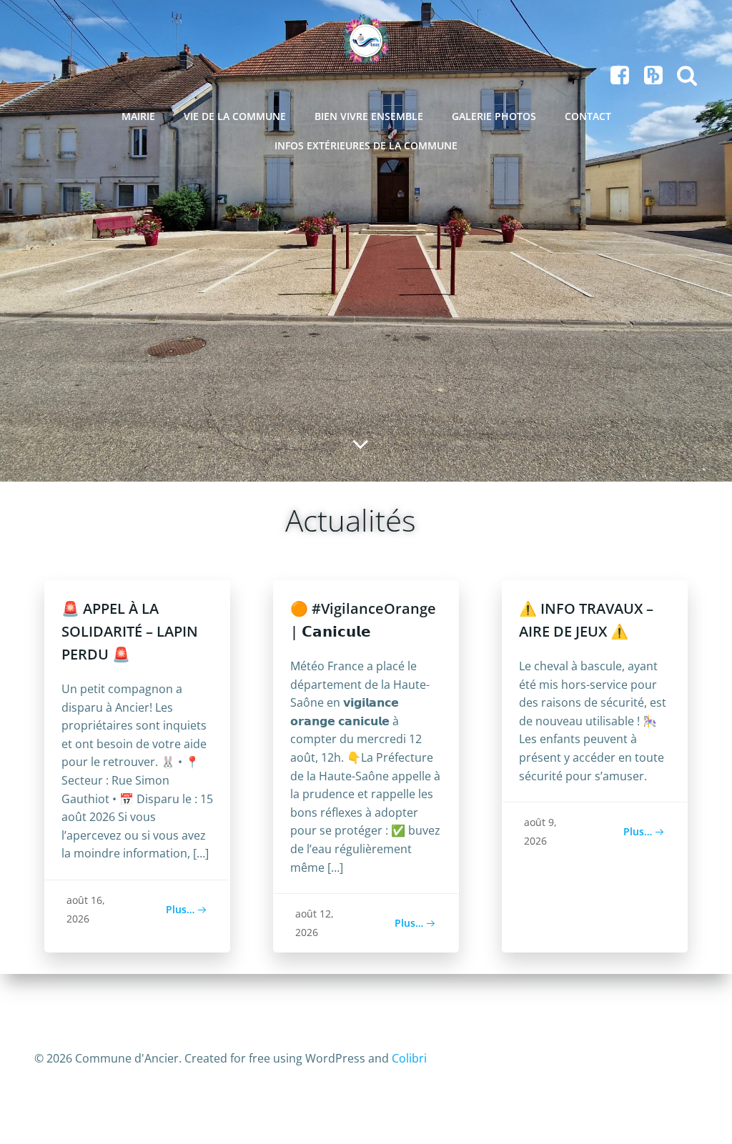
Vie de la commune (235, 116)
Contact (588, 116)
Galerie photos (494, 116)
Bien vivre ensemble (369, 116)
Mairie (138, 116)
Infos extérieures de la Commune (366, 145)
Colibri (409, 1058)
